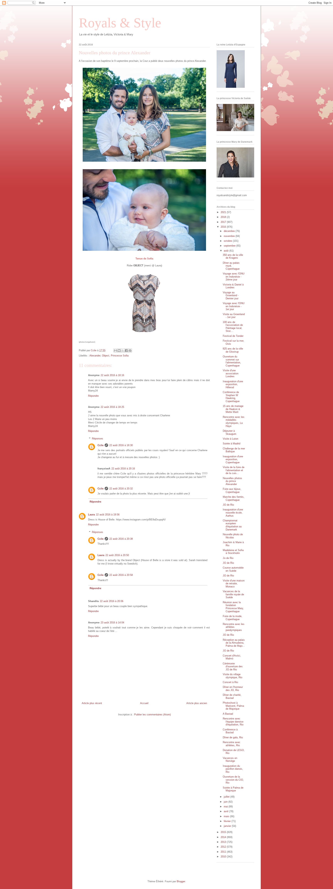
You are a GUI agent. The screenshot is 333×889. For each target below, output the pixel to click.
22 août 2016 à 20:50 (117, 555)
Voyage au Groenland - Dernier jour (231, 295)
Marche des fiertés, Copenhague (233, 498)
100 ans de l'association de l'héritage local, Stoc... (233, 327)
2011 (224, 851)
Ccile (100, 445)
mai (226, 806)
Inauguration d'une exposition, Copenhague (233, 459)
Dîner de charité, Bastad (232, 696)
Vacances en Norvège (230, 760)
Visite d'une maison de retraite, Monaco (234, 583)
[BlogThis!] (119, 350)
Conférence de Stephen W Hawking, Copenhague (231, 397)
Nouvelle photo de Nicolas (233, 536)
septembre (230, 245)
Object (105, 355)
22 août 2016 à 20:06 (111, 601)
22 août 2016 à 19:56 (107, 514)
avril (226, 811)
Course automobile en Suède (233, 569)
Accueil (144, 703)
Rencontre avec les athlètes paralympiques (233, 627)
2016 (224, 226)
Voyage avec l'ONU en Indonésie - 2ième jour (233, 276)
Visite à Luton (230, 438)
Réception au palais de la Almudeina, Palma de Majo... (234, 642)
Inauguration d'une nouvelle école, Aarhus (233, 512)
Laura (91, 514)
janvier (228, 826)
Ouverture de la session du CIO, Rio (233, 779)
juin (226, 801)
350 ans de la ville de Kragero (233, 256)
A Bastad (228, 713)
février (227, 821)
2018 (224, 217)
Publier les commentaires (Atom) (152, 714)
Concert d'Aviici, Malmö (232, 657)
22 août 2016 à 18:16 (112, 375)
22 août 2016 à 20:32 (121, 488)
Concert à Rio (230, 682)
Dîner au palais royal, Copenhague (231, 265)
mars (227, 816)
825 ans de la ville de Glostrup (233, 350)
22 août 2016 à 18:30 (121, 445)
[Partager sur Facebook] (126, 350)
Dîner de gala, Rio (233, 737)
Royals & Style (120, 22)
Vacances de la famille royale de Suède (233, 594)
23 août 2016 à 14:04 (112, 622)
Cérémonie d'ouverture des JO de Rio (233, 666)
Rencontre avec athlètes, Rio (231, 744)
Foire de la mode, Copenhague (232, 618)
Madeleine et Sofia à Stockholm (233, 552)
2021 (224, 212)
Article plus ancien (196, 703)
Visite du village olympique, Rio (232, 676)
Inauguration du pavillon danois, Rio (233, 768)
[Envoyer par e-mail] (115, 350)
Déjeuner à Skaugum (229, 432)
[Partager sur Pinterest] (130, 350)
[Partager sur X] (123, 350)
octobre (228, 240)
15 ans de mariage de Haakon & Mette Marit (233, 409)
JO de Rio (228, 504)
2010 (224, 856)
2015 (224, 832)
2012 (224, 846)
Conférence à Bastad (230, 731)
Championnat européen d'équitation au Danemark (232, 525)
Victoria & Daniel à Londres (233, 286)
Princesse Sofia (120, 355)
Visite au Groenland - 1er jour (234, 316)
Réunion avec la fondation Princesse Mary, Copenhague (233, 607)
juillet (227, 796)
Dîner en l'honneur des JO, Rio (233, 689)
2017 (224, 222)
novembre (229, 236)
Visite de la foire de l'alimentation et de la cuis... (233, 470)
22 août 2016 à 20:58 (121, 575)
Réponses (97, 438)
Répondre (93, 395)
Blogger (181, 881)
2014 (224, 837)
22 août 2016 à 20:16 (123, 468)
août (226, 250)
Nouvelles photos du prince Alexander (232, 481)
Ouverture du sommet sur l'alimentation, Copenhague (232, 361)
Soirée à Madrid (231, 443)
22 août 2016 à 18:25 (112, 407)
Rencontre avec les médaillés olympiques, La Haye (233, 421)
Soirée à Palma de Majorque (233, 789)
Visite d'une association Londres (230, 373)
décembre (229, 231)
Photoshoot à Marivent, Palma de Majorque (233, 705)
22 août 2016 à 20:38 (121, 538)
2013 (224, 841)
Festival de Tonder (233, 336)
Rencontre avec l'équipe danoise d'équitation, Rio (233, 721)
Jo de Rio (228, 558)
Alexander (94, 355)
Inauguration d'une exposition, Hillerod (233, 384)
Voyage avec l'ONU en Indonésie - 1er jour (233, 306)
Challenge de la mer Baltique (234, 450)
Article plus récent (92, 703)
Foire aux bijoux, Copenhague (232, 490)
